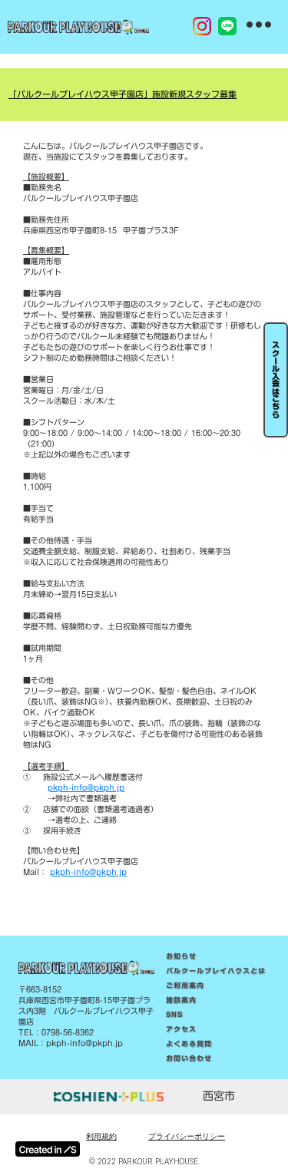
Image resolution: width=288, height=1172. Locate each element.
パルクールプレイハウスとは (216, 971)
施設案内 (181, 1000)
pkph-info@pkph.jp (86, 787)
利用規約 (101, 1136)
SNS (174, 1014)
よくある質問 (189, 1043)
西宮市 (219, 1096)
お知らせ (181, 956)
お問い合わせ (189, 1058)
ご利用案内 (185, 985)
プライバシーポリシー (186, 1136)
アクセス (181, 1029)
